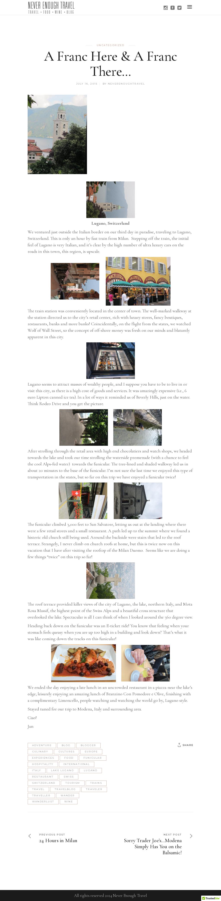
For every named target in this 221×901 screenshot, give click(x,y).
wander (68, 795)
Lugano (90, 770)
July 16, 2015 (87, 83)
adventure (42, 745)
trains (96, 782)
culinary (40, 751)
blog (66, 745)
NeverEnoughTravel (126, 83)
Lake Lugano (62, 770)
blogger (88, 745)
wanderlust (43, 801)
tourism (72, 782)
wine (68, 801)
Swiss (69, 776)
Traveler (94, 789)
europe (91, 751)
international (76, 764)
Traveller (41, 795)
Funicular (93, 757)
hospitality (42, 764)
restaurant (43, 776)
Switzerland (43, 782)
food (68, 757)
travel (38, 789)
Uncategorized (110, 45)
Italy (36, 770)
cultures (66, 751)
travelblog (65, 789)
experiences (43, 757)
